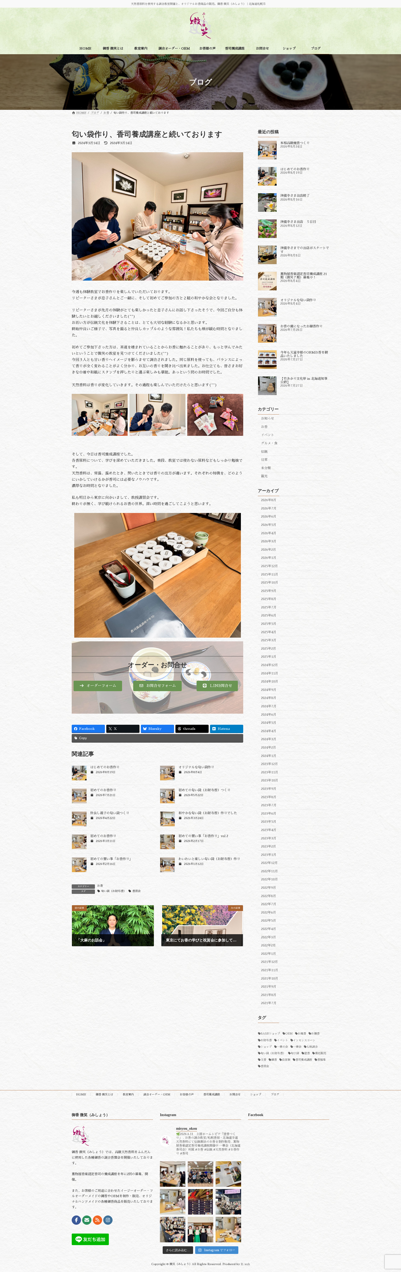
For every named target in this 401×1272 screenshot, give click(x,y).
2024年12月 (269, 665)
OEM (289, 1033)
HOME (81, 1094)
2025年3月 (268, 640)
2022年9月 (268, 887)
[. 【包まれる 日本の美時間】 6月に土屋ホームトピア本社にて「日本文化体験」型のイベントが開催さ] (200, 1202)
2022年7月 (268, 904)
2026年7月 (269, 508)
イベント (267, 435)
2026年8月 (268, 500)
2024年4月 (268, 731)
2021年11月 (269, 970)
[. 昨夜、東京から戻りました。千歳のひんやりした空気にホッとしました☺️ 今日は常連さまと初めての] (172, 1174)
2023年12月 (269, 764)
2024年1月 (268, 755)
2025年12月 (269, 566)
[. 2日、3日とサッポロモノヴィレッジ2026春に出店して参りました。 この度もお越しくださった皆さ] (228, 1202)
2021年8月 (268, 995)
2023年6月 (268, 813)
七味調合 (312, 1046)
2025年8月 (268, 599)
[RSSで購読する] (97, 1220)
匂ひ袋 (295, 1053)
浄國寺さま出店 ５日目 (298, 221)
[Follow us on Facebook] (76, 1220)
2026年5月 (268, 524)
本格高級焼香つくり (295, 143)
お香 (100, 885)
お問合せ (235, 1094)
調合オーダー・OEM (156, 1094)
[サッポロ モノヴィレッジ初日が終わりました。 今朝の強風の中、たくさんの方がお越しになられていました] (172, 1229)
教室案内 (128, 1094)
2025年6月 (268, 615)
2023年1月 (268, 854)
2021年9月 (268, 986)
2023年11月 (269, 772)
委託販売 (320, 1053)
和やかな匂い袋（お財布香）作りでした (207, 813)
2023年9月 (268, 788)
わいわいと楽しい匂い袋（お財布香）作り (209, 859)
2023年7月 (269, 805)
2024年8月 (268, 697)
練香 (274, 1059)
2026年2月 (268, 549)
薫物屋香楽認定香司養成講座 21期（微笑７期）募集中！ (303, 275)
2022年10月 (269, 879)
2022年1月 (268, 953)
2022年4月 (268, 928)
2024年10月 (269, 681)
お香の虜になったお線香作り (301, 326)
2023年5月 (268, 821)
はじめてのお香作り (105, 767)
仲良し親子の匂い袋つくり (109, 813)
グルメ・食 (269, 443)
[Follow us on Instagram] (108, 1220)
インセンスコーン (304, 1040)
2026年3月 (268, 541)
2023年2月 (268, 846)
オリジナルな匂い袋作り (196, 767)
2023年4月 (268, 830)
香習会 (136, 891)
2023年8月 (268, 797)
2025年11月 (269, 574)
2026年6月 (268, 516)
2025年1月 (268, 656)
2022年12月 (269, 862)
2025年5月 (268, 623)
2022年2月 (268, 945)
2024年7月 (269, 706)
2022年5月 (268, 920)
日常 (264, 459)
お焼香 (302, 1033)
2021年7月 (269, 1003)
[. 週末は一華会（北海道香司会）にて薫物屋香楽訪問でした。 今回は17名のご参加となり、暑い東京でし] (200, 1174)
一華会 (297, 1046)
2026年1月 (268, 557)
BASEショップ (270, 1033)
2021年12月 (269, 961)
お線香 (315, 1033)
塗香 (307, 1053)
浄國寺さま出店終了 (295, 195)
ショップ (266, 1046)
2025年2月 (268, 648)
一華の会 (282, 1046)
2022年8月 (268, 896)
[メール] (86, 1220)
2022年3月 (268, 937)
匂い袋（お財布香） (113, 891)
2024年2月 (268, 747)
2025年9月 (268, 590)
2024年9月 (268, 689)
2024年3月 (268, 739)
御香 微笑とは (104, 1094)
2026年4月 (268, 533)
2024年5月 (268, 722)
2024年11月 (269, 673)
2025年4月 (268, 632)
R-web (245, 1264)
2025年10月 (269, 582)
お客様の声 (187, 1094)
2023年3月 (268, 838)
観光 (264, 476)
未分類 (266, 468)
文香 (263, 1059)
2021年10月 (269, 978)
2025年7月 (269, 607)
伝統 (264, 451)
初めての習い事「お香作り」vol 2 (203, 836)
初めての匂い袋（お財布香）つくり (204, 790)
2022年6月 (268, 912)
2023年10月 (269, 780)
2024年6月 (268, 714)
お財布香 (266, 1040)
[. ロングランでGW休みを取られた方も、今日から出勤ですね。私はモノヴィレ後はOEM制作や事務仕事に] (172, 1202)
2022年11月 (269, 871)
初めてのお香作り (103, 790)
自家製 (286, 1059)
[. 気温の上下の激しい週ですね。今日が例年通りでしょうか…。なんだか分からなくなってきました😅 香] (228, 1174)
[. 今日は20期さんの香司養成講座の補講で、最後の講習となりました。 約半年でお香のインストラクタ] (228, 1229)
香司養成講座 (303, 1059)
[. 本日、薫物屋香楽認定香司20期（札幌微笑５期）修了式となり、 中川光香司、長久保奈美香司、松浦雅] (200, 1229)
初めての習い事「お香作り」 (111, 859)
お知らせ (267, 418)
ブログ (275, 1094)
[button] (98, 686)
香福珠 (321, 1059)
